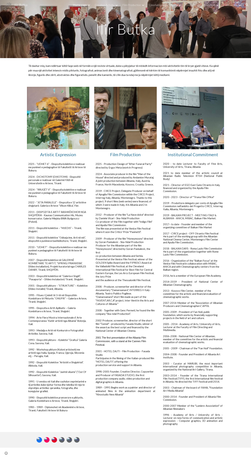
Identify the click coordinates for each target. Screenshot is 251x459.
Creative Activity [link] (104, 4)
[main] (125, 29)
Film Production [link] (131, 4)
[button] (247, 5)
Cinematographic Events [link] (163, 4)
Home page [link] (80, 4)
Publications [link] (230, 4)
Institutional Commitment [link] (200, 4)
